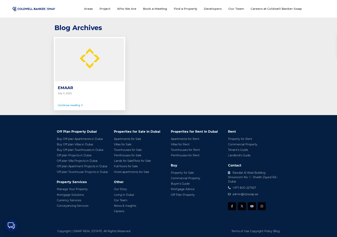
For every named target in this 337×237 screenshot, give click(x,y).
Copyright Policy (261, 231)
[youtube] (252, 206)
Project (104, 9)
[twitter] (242, 206)
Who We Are (126, 9)
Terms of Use (240, 231)
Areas (88, 9)
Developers (213, 9)
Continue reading (69, 105)
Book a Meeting (155, 9)
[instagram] (262, 206)
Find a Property (185, 9)
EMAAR (65, 87)
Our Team (236, 9)
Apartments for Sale (127, 139)
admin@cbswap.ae (245, 194)
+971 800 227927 (244, 188)
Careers (119, 211)
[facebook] (232, 206)
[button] (11, 226)
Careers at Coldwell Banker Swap (276, 9)
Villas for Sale (122, 144)
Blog (276, 231)
